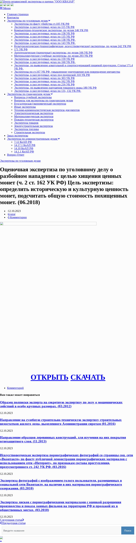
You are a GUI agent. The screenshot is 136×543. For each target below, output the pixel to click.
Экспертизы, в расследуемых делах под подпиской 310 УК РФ (52, 74)
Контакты (13, 17)
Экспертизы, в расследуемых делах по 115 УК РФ (44, 27)
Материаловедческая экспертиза (33, 116)
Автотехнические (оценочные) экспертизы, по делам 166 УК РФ (53, 52)
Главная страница (18, 14)
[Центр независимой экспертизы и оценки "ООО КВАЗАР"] (37, 1)
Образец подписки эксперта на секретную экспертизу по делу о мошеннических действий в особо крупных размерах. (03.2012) (61, 404)
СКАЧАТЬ (87, 377)
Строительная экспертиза (29, 132)
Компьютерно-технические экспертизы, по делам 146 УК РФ (51, 30)
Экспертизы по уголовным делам (27, 20)
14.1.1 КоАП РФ (24, 151)
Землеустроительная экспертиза (33, 126)
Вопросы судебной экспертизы (33, 97)
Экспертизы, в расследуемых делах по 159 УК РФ (44, 58)
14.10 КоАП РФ (23, 148)
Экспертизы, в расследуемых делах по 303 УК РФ (44, 78)
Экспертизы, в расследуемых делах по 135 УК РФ (44, 36)
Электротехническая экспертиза (33, 113)
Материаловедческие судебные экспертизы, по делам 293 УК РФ (53, 55)
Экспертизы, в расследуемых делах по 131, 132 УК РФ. (47, 90)
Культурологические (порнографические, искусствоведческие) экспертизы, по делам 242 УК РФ (72, 46)
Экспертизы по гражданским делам (29, 94)
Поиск (127, 530)
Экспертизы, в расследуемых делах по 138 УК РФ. (44, 39)
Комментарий (15, 387)
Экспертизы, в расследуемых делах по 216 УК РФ (44, 84)
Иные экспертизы (25, 106)
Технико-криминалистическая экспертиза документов (47, 110)
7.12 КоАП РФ (23, 141)
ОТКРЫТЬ (50, 377)
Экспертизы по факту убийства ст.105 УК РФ (41, 23)
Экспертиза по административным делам (32, 138)
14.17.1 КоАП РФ (24, 145)
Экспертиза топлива (26, 129)
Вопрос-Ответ (15, 154)
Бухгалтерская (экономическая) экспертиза (40, 103)
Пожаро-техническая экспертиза (33, 119)
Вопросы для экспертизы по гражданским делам (43, 100)
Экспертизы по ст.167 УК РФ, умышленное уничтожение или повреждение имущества (67, 71)
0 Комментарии (17, 217)
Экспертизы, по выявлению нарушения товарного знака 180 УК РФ (55, 87)
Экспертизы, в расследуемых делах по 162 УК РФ (44, 81)
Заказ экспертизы (17, 135)
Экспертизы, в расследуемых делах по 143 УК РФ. (44, 43)
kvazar (11, 214)
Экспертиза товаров (26, 122)
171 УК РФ (21, 49)
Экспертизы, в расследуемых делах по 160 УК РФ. (44, 62)
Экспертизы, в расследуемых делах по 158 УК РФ (44, 33)
